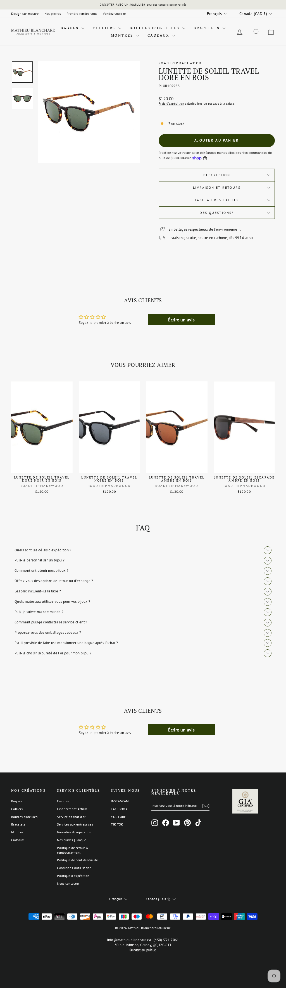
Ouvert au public (143, 950)
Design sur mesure (25, 13)
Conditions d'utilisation (74, 868)
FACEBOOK (119, 809)
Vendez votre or (114, 13)
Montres (123, 35)
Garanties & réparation (74, 832)
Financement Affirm (72, 809)
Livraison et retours (216, 187)
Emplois (63, 801)
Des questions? (217, 212)
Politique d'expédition (73, 876)
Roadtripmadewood (180, 63)
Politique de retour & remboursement (73, 850)
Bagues (70, 27)
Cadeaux (159, 35)
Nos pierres (52, 13)
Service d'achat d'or (71, 817)
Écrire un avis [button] (181, 319)
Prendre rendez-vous (81, 13)
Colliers (105, 27)
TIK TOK (117, 824)
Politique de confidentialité (77, 860)
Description (216, 175)
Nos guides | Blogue (71, 840)
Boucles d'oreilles (155, 27)
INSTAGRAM (119, 801)
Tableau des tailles (217, 200)
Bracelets (207, 27)
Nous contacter (68, 883)
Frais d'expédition (171, 104)
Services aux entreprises (75, 824)
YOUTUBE (118, 817)
